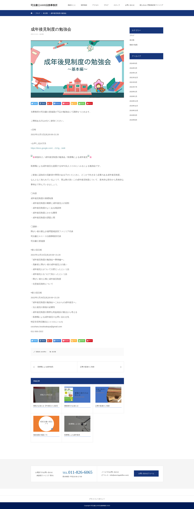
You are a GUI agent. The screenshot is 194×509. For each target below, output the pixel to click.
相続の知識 (133, 45)
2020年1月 (133, 96)
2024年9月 (133, 63)
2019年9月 (133, 115)
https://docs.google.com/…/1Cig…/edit (48, 148)
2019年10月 (134, 110)
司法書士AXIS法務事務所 (44, 5)
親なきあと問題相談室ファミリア (151, 5)
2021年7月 (133, 87)
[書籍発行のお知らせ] (77, 395)
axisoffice (43, 352)
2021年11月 (134, 77)
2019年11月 (134, 106)
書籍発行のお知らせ (71, 406)
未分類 (42, 34)
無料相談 (84, 5)
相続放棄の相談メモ (40, 435)
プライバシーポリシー (97, 499)
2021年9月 (133, 82)
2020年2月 (133, 92)
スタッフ (117, 5)
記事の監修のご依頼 (102, 406)
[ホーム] (31, 13)
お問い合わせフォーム (146, 473)
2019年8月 (133, 120)
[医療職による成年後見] (77, 424)
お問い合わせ (129, 5)
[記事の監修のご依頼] (108, 395)
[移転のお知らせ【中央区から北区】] (46, 395)
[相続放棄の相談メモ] (46, 424)
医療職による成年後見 (72, 435)
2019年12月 (134, 101)
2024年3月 (133, 68)
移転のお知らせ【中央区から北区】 (45, 406)
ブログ (106, 5)
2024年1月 (133, 73)
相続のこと (72, 5)
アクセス (95, 5)
